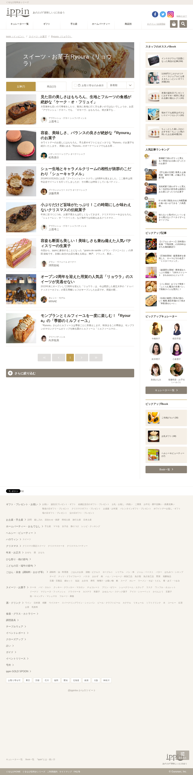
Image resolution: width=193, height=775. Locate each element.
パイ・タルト (45, 587)
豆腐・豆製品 (56, 581)
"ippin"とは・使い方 (46, 759)
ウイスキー (54, 603)
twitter (163, 14)
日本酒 (37, 603)
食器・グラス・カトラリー (20, 613)
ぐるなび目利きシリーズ (33, 771)
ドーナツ (34, 591)
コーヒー (172, 603)
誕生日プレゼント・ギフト (63, 504)
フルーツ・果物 (66, 596)
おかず (95, 576)
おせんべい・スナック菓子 (114, 591)
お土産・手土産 (14, 519)
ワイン (28, 603)
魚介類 (138, 576)
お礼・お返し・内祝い (122, 504)
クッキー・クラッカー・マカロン (69, 587)
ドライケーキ (74, 591)
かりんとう (158, 591)
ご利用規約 (52, 771)
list (22, 491)
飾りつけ (75, 526)
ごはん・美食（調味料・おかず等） (25, 572)
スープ (124, 581)
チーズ (53, 576)
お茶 (27, 607)
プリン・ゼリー (109, 587)
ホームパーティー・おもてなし (23, 526)
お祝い (45, 504)
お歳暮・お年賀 (110, 508)
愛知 (66, 680)
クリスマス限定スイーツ (34, 546)
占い (8, 645)
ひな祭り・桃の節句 (17, 559)
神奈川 (106, 680)
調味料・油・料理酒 (59, 572)
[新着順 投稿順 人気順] (120, 85)
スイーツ (27, 539)
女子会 (65, 526)
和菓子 (97, 591)
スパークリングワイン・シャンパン (78, 603)
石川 (47, 680)
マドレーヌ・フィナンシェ (53, 591)
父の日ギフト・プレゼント (82, 513)
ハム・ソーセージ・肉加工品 (118, 576)
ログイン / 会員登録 (156, 24)
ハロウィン (12, 539)
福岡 (56, 680)
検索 (183, 24)
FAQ (76, 771)
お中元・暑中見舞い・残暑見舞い (159, 504)
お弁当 (85, 581)
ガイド (9, 652)
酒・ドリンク (13, 602)
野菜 (158, 576)
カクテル (127, 603)
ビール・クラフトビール (108, 603)
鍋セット (68, 581)
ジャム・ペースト (145, 572)
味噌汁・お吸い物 (105, 581)
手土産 (48, 526)
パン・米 (130, 572)
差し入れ (38, 520)
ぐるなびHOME (13, 771)
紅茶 (180, 603)
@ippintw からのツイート (82, 690)
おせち (28, 552)
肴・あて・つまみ (171, 581)
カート (174, 24)
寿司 (92, 581)
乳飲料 (35, 607)
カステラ (87, 591)
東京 (28, 680)
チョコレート (93, 587)
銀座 (86, 680)
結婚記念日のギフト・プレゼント (93, 504)
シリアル (119, 572)
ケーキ (33, 587)
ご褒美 (138, 504)
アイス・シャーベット (140, 591)
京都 (37, 680)
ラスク (149, 587)
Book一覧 (29, 759)
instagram (170, 14)
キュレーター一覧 (14, 759)
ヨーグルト (108, 572)
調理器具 (11, 620)
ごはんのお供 (77, 572)
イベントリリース (16, 658)
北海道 (76, 680)
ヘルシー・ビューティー (19, 533)
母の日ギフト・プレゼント (54, 513)
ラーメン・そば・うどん (149, 581)
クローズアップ (14, 639)
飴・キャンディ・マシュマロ (43, 596)
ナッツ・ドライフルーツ (69, 576)
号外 (8, 665)
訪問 (30, 520)
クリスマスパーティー (77, 546)
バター (159, 572)
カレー (132, 581)
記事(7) (21, 86)
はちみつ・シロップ (174, 572)
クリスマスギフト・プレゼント (86, 508)
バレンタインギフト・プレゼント (135, 508)
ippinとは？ (182, 16)
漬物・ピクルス (93, 572)
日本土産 (87, 520)
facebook (155, 14)
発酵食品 (167, 576)
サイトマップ (65, 771)
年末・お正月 (13, 552)
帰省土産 (66, 520)
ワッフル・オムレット (165, 587)
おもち (41, 552)
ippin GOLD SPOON (17, 671)
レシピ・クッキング (90, 526)
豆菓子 (169, 591)
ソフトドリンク (153, 603)
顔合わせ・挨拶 (52, 520)
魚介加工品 (148, 576)
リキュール (138, 603)
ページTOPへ (182, 766)
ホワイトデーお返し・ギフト (167, 508)
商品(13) (51, 86)
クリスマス (12, 546)
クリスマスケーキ (56, 546)
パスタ (86, 576)
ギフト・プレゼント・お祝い (22, 504)
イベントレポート (16, 633)
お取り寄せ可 (14, 680)
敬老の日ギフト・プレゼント (55, 508)
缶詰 (77, 581)
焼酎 (44, 603)
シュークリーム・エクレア (131, 587)
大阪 (96, 680)
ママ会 (56, 526)
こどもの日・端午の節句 (19, 565)
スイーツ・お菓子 (16, 587)
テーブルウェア (14, 626)
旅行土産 (77, 520)
